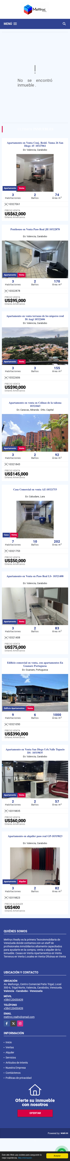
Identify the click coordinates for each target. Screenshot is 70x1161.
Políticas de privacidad (19, 1077)
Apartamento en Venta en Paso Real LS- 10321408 (35, 576)
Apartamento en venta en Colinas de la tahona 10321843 (35, 404)
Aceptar (57, 1155)
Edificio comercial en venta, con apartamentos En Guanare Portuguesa (35, 664)
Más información (25, 1157)
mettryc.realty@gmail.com (19, 1016)
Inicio (9, 1042)
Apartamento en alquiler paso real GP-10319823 (35, 836)
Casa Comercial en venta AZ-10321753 (35, 489)
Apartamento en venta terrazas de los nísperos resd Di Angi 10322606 (35, 318)
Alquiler (10, 1052)
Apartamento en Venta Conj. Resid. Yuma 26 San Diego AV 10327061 (35, 144)
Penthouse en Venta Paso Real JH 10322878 (35, 229)
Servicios (11, 1057)
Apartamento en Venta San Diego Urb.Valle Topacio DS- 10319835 (35, 751)
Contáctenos (13, 1072)
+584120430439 (13, 999)
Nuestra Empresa (16, 1067)
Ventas (10, 1047)
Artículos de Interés (17, 1062)
